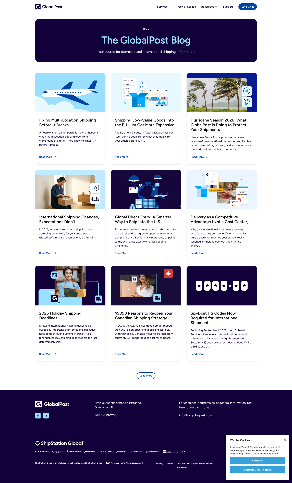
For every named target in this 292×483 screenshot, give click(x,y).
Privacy (159, 463)
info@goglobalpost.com (195, 415)
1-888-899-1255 (105, 415)
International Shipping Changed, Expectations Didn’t (69, 219)
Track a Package (186, 6)
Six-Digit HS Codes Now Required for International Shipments (214, 318)
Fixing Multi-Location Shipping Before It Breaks (67, 122)
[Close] (285, 440)
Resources (207, 6)
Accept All (257, 460)
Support (228, 6)
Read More (45, 156)
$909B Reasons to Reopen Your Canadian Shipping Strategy (144, 315)
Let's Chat (247, 6)
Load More (146, 375)
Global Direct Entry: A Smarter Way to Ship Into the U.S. (143, 219)
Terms (170, 463)
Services (162, 6)
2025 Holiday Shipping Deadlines (60, 315)
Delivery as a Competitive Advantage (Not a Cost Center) (220, 219)
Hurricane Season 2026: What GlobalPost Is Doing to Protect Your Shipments (218, 125)
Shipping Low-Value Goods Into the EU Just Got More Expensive (144, 122)
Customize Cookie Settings (257, 469)
